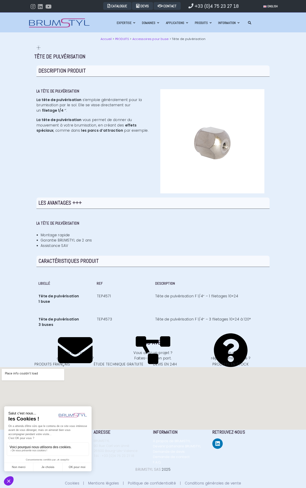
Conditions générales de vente (213, 483)
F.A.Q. (161, 462)
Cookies (72, 483)
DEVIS (144, 6)
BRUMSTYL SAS (148, 469)
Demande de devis (169, 451)
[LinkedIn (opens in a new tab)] (41, 6)
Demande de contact (172, 456)
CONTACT (170, 6)
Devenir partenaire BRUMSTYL (177, 446)
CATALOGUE (118, 6)
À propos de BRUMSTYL (171, 441)
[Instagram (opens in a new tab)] (34, 6)
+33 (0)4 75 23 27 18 (216, 6)
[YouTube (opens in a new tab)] (49, 6)
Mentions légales (103, 483)
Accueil (106, 39)
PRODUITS (122, 39)
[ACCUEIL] (111, 23)
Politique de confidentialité (152, 483)
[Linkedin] (217, 443)
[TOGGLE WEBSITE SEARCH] (250, 23)
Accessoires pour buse (150, 39)
